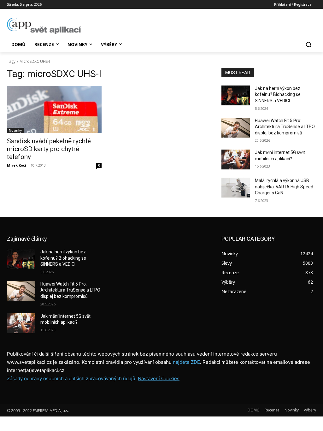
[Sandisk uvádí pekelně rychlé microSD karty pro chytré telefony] (54, 109)
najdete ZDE (186, 362)
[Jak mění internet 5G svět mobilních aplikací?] (235, 159)
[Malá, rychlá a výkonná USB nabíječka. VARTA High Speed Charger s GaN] (235, 188)
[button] (308, 44)
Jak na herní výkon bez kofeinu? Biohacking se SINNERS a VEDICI (278, 94)
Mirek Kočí (16, 165)
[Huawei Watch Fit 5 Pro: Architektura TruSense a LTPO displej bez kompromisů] (235, 128)
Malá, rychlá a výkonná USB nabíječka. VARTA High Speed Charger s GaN (284, 186)
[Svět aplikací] (44, 26)
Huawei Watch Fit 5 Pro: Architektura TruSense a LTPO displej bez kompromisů (285, 126)
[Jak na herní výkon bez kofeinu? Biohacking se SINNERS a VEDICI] (235, 95)
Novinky (15, 130)
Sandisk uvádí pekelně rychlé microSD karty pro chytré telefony (49, 149)
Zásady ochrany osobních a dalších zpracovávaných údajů (71, 378)
